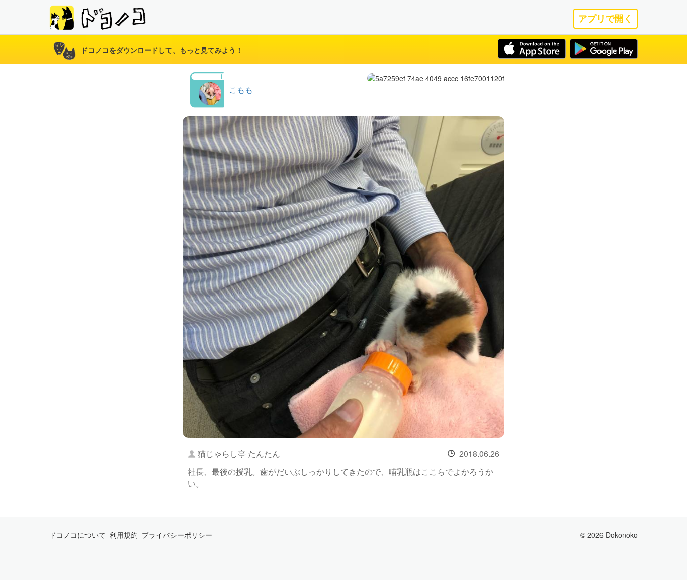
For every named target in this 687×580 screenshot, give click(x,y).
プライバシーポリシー (177, 535)
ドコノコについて (77, 535)
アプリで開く (605, 18)
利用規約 (124, 535)
